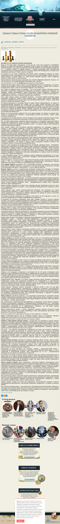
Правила (9, 521)
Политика (18, 47)
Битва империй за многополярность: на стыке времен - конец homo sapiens (18, 414)
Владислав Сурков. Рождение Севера (41, 413)
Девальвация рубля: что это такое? (7, 439)
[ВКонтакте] (2, 396)
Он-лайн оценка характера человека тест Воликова (5, 18)
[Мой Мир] (6, 396)
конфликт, (15, 42)
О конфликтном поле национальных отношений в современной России (19, 440)
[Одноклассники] (4, 396)
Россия (21, 42)
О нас (2, 521)
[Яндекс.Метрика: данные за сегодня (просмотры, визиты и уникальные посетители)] (56, 521)
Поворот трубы (40, 438)
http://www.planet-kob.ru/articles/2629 (6, 392)
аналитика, (7, 42)
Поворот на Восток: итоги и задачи (30, 439)
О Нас (54, 19)
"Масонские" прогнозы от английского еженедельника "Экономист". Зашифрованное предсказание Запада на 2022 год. (53, 416)
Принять (20, 521)
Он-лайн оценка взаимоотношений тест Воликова (18, 19)
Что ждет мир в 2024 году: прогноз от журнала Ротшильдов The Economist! (30, 414)
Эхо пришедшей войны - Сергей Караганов (52, 439)
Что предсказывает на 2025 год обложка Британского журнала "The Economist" (7, 414)
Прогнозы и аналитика (42, 19)
